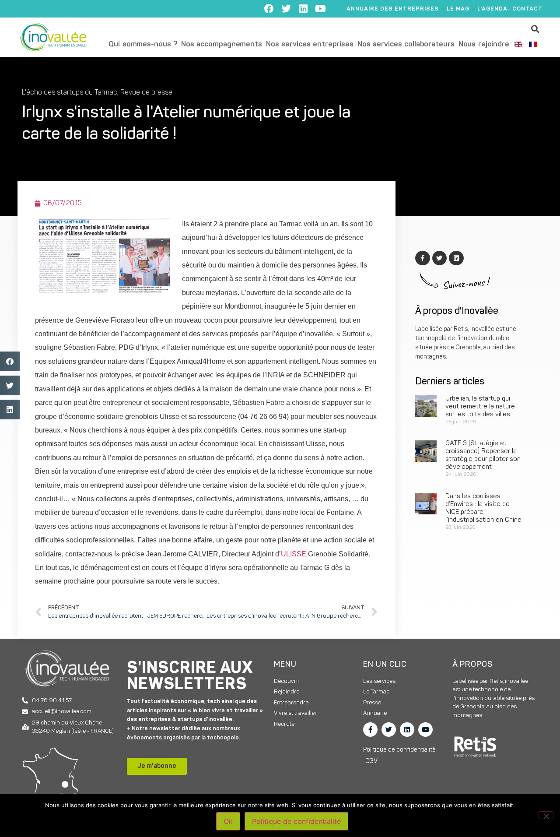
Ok (228, 821)
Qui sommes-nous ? (142, 44)
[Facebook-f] (370, 729)
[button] (535, 28)
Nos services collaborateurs (406, 44)
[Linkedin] (303, 9)
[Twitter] (286, 9)
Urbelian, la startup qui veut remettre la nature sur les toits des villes (480, 407)
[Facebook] (269, 9)
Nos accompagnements (221, 44)
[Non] (546, 815)
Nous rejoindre (483, 44)
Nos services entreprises (310, 44)
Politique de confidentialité (296, 821)
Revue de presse (146, 92)
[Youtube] (320, 9)
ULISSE (294, 554)
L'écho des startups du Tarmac (69, 92)
